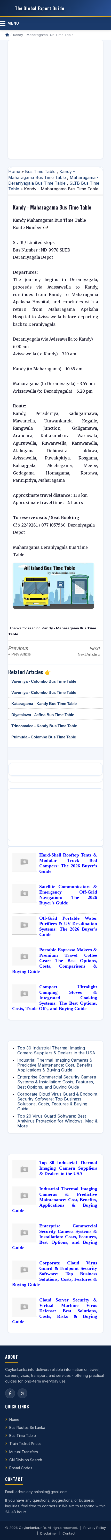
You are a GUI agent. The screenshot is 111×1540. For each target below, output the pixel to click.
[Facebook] (10, 1393)
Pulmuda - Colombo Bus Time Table (43, 737)
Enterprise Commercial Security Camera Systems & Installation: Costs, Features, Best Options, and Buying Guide (56, 1081)
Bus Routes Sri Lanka (27, 1427)
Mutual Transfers (23, 1452)
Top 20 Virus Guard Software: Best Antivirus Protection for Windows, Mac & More (57, 1120)
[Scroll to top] (99, 1529)
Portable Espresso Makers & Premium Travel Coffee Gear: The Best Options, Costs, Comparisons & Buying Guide (54, 960)
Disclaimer (48, 1533)
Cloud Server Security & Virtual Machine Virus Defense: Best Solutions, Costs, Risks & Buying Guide (54, 1310)
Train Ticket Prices (25, 1443)
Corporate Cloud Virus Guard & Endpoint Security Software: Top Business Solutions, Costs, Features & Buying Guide (57, 1101)
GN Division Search (25, 1460)
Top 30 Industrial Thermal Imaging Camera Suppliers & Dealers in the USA (56, 1050)
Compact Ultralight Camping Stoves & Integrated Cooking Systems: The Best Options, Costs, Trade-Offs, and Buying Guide (54, 997)
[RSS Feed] (22, 1393)
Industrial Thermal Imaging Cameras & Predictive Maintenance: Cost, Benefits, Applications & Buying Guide (55, 1065)
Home (14, 171)
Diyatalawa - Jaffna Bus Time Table (42, 715)
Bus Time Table (40, 171)
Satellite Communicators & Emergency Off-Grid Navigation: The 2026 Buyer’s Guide (68, 894)
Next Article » (89, 654)
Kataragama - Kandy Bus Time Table (44, 703)
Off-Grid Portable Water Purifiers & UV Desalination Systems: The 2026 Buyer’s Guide (68, 926)
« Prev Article (19, 654)
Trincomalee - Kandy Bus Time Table (44, 726)
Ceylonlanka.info (32, 1527)
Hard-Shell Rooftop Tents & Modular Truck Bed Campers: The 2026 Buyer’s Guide (68, 863)
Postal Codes (20, 1468)
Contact (68, 1533)
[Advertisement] (55, 99)
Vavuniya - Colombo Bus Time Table (43, 681)
